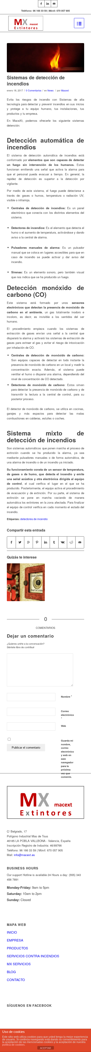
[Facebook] (41, 3)
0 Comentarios (33, 90)
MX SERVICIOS (19, 963)
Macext (65, 90)
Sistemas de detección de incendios (36, 80)
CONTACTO (16, 979)
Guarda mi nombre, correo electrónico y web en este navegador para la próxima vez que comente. (67, 758)
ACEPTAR (45, 1048)
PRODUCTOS (17, 948)
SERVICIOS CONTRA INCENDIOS (33, 956)
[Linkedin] (48, 3)
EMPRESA (15, 940)
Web (63, 725)
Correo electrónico (67, 714)
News (50, 90)
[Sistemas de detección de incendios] (45, 57)
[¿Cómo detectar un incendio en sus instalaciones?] (26, 582)
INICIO (12, 932)
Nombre (66, 696)
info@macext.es (24, 855)
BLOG (11, 971)
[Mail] (54, 3)
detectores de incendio (34, 519)
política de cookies (13, 1044)
